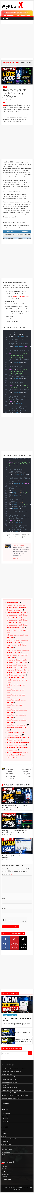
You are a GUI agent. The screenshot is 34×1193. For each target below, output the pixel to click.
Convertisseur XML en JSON (9, 1087)
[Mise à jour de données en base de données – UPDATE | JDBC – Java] (17, 813)
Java (13, 62)
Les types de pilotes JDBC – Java (16, 612)
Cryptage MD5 (5, 1085)
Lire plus (16, 558)
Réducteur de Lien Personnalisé (10, 1098)
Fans (5, 945)
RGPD (3, 1157)
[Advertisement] (17, 41)
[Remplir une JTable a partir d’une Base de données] (17, 839)
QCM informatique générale (10, 1015)
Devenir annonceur (6, 1149)
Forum (3, 1171)
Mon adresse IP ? (6, 1179)
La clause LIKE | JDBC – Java (15, 677)
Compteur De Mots (6, 1074)
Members (4, 1177)
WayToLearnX (7, 62)
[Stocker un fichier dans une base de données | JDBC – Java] (17, 788)
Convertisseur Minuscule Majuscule (11, 1071)
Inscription (4, 1166)
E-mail (4, 908)
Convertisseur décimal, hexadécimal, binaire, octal (15, 1069)
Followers (23, 945)
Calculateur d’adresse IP (8, 1077)
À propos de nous (6, 1144)
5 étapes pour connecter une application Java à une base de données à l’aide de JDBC (16, 607)
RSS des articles (5, 1152)
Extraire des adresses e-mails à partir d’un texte (14, 1095)
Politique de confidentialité (8, 1139)
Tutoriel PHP (4, 1116)
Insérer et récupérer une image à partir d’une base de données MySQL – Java (17, 755)
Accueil (3, 1131)
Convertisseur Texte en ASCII (9, 1079)
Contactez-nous (5, 1141)
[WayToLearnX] (3, 18)
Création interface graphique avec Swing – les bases (10, 773)
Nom (4, 899)
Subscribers (14, 945)
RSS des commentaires (7, 1155)
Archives (3, 1136)
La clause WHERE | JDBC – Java (16, 675)
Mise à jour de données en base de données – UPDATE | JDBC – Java (14, 832)
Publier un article (6, 1147)
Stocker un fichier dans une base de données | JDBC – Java (14, 806)
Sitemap (3, 1133)
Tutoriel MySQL (5, 1113)
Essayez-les (25, 15)
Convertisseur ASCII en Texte (9, 1082)
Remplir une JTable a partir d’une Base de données (16, 857)
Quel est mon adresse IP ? (8, 1093)
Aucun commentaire (16, 99)
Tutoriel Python (5, 1121)
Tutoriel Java (4, 1118)
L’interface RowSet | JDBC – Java (17, 725)
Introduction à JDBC (13, 602)
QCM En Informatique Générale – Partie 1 (17, 1019)
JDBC (17, 62)
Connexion (4, 1169)
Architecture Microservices (22, 1032)
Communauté (5, 1174)
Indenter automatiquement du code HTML (13, 1090)
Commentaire (7, 874)
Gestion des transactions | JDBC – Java (26, 772)
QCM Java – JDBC (18, 545)
